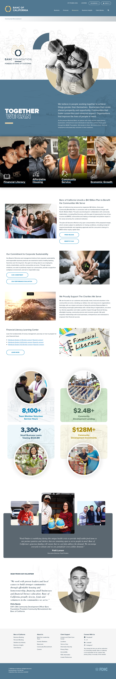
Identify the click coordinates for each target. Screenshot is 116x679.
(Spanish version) (37, 340)
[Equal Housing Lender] (101, 670)
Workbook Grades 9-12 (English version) (20, 345)
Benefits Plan (69, 241)
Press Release (69, 235)
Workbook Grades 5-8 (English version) (20, 342)
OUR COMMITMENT (17, 275)
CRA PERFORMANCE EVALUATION (21, 281)
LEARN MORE (17, 353)
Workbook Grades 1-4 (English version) (20, 340)
